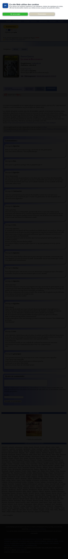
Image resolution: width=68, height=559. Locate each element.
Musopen (46, 543)
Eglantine (28, 69)
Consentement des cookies (12, 539)
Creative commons (40, 541)
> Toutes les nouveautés (34, 439)
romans (24, 49)
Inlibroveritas (15, 543)
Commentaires (51, 88)
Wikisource (15, 545)
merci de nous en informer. (37, 529)
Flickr (61, 541)
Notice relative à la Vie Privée (32, 539)
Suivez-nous (43, 21)
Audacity (15, 541)
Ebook (56, 541)
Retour (16, 49)
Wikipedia (7, 545)
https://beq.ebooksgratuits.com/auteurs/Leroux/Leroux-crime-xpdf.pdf (31, 123)
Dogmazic (50, 541)
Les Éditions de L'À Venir (34, 543)
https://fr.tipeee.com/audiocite (15, 40)
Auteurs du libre (24, 541)
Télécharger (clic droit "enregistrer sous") (13, 89)
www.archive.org (18, 548)
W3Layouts (7, 550)
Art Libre (44, 127)
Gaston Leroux (27, 56)
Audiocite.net (36, 63)
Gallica (6, 543)
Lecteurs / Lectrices (30, 21)
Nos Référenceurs (31, 545)
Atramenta (8, 541)
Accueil (8, 21)
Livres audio (17, 21)
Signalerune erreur (40, 89)
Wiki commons (54, 543)
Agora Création (22, 550)
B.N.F (32, 541)
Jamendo (23, 543)
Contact (60, 21)
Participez (52, 21)
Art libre (54, 539)
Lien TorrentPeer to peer (29, 89)
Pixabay (21, 545)
